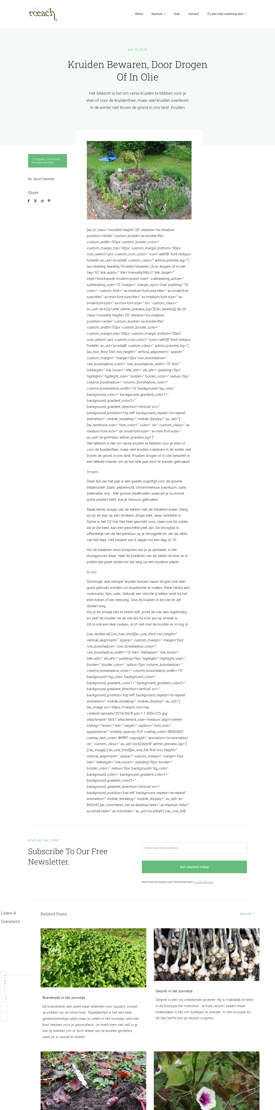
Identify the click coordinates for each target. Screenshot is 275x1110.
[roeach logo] (43, 9)
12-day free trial (204, 881)
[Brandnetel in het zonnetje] (93, 958)
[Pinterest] (49, 201)
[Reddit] (42, 201)
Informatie (53, 159)
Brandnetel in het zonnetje (63, 998)
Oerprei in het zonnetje (174, 991)
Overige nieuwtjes (43, 162)
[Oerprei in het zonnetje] (206, 954)
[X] (35, 201)
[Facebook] (28, 201)
